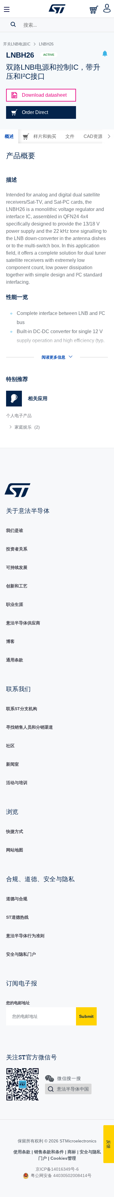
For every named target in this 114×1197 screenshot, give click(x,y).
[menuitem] (50, 427)
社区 (10, 745)
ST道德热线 (17, 917)
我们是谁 (14, 530)
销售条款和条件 (49, 1151)
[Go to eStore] (94, 9)
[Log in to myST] (107, 9)
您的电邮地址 (18, 1003)
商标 (71, 1151)
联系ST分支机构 (21, 708)
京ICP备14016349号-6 (57, 1169)
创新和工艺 (16, 585)
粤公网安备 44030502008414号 (60, 1175)
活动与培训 (16, 782)
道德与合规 (16, 898)
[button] (7, 9)
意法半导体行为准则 (25, 935)
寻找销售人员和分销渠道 (29, 727)
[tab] (9, 136)
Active (48, 54)
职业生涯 (14, 604)
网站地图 (14, 850)
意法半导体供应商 (23, 622)
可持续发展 (16, 567)
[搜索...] (13, 24)
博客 (10, 641)
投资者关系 (16, 549)
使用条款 (22, 1151)
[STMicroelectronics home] (57, 8)
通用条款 (14, 659)
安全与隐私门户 (21, 954)
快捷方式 (14, 831)
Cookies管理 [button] (62, 1158)
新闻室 (12, 764)
